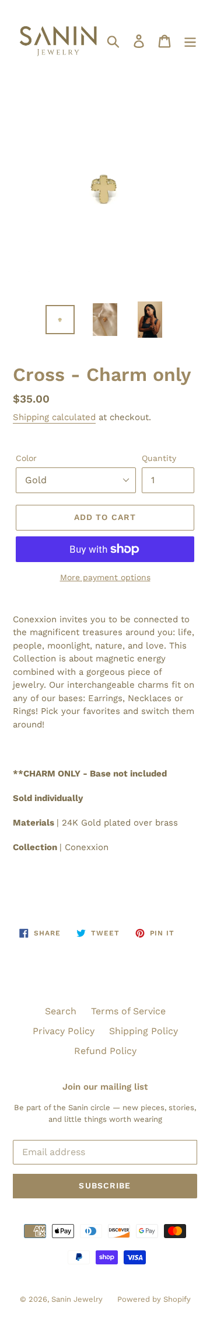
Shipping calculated (54, 417)
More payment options (105, 577)
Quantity (159, 458)
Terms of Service (128, 1011)
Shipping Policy (143, 1031)
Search (60, 1011)
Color (26, 458)
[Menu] (190, 40)
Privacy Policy (63, 1031)
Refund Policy (105, 1050)
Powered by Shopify (154, 1299)
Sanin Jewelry (77, 1299)
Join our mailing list (105, 1087)
